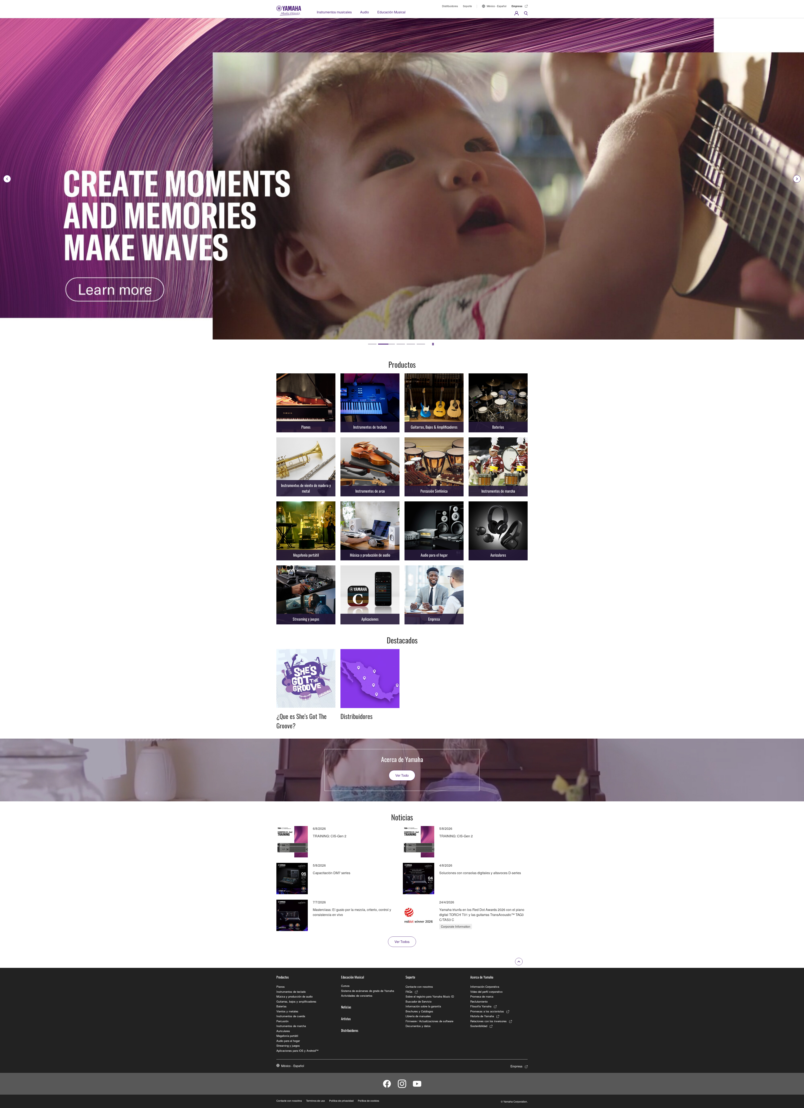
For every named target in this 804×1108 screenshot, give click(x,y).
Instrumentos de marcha (291, 1026)
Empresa (517, 6)
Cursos (345, 986)
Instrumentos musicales (334, 12)
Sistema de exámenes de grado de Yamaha (367, 991)
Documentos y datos (418, 1026)
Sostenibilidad (478, 1026)
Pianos (280, 987)
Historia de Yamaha (482, 1016)
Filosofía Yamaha (480, 1006)
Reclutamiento (479, 1001)
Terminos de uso (315, 1100)
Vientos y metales (287, 1011)
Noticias (346, 1006)
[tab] (372, 344)
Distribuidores (450, 6)
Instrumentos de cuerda (290, 1016)
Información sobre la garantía (423, 1006)
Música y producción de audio (294, 996)
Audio (364, 12)
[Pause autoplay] (433, 344)
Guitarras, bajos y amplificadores (296, 1001)
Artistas (346, 1018)
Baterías (281, 1006)
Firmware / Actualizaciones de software (429, 1021)
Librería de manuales (418, 1016)
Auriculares (283, 1031)
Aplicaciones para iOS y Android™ (297, 1051)
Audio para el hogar (288, 1041)
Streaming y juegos (288, 1046)
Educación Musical (391, 12)
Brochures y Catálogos (419, 1011)
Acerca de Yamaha (481, 977)
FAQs (409, 992)
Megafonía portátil (287, 1036)
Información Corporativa (484, 987)
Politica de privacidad (341, 1100)
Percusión (282, 1021)
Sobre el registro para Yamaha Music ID (430, 996)
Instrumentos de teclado (291, 992)
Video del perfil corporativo (486, 992)
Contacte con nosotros (419, 987)
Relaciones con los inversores (488, 1021)
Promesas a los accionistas (487, 1011)
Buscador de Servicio (419, 1001)
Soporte (467, 6)
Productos (282, 977)
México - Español (496, 6)
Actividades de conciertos (356, 996)
